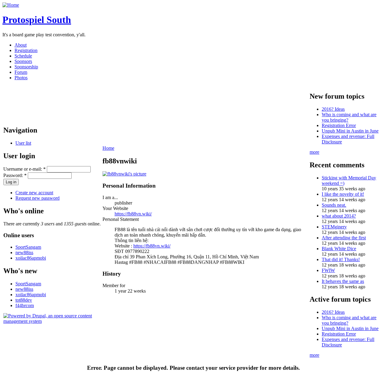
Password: (15, 175)
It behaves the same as (343, 281)
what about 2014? (339, 215)
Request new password (37, 198)
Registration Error (339, 125)
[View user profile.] (124, 173)
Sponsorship (26, 66)
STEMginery (334, 226)
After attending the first (344, 237)
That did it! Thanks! (341, 259)
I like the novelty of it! (343, 194)
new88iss (24, 252)
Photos (21, 77)
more (314, 152)
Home (108, 148)
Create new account (34, 192)
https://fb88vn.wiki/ (133, 213)
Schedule (23, 55)
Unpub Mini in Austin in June (350, 130)
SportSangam (28, 247)
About (21, 45)
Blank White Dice (339, 248)
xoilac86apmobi (30, 258)
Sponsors (23, 61)
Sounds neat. (334, 205)
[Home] (10, 5)
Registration (26, 50)
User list (23, 143)
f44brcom (24, 305)
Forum (21, 72)
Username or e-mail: (24, 169)
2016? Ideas (333, 109)
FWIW (328, 270)
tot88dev (23, 300)
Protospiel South (36, 19)
